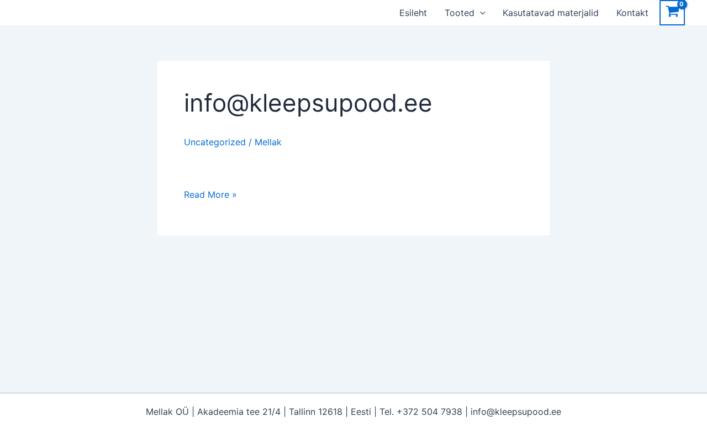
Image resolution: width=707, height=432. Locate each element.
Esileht (413, 12)
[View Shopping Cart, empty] (672, 12)
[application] (480, 12)
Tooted (459, 12)
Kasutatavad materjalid (551, 12)
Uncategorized (215, 141)
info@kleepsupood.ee (308, 103)
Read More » (210, 193)
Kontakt (632, 12)
